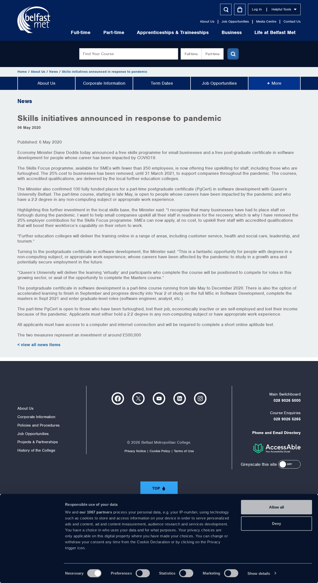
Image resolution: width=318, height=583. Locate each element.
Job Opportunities (235, 21)
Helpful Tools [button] (281, 9)
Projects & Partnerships (37, 441)
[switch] (143, 573)
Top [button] (156, 488)
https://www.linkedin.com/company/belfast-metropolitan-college (179, 398)
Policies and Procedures (38, 425)
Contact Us (292, 21)
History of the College (36, 450)
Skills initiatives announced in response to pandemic (104, 72)
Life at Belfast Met (275, 32)
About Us (207, 21)
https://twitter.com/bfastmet (138, 398)
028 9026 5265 (287, 419)
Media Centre (266, 21)
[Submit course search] (233, 54)
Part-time (113, 32)
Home (22, 72)
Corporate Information (104, 83)
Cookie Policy (160, 451)
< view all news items (38, 344)
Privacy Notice (135, 451)
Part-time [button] (212, 54)
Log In (257, 9)
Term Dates (162, 83)
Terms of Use (184, 451)
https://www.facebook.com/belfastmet (117, 398)
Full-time (80, 32)
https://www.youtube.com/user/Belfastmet (159, 398)
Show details (258, 573)
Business (232, 32)
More (276, 83)
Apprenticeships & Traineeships (173, 32)
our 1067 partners (96, 512)
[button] (289, 464)
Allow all (276, 507)
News (53, 72)
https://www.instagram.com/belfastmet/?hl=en (200, 398)
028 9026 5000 (287, 400)
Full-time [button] (191, 54)
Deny (276, 523)
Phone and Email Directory (276, 432)
